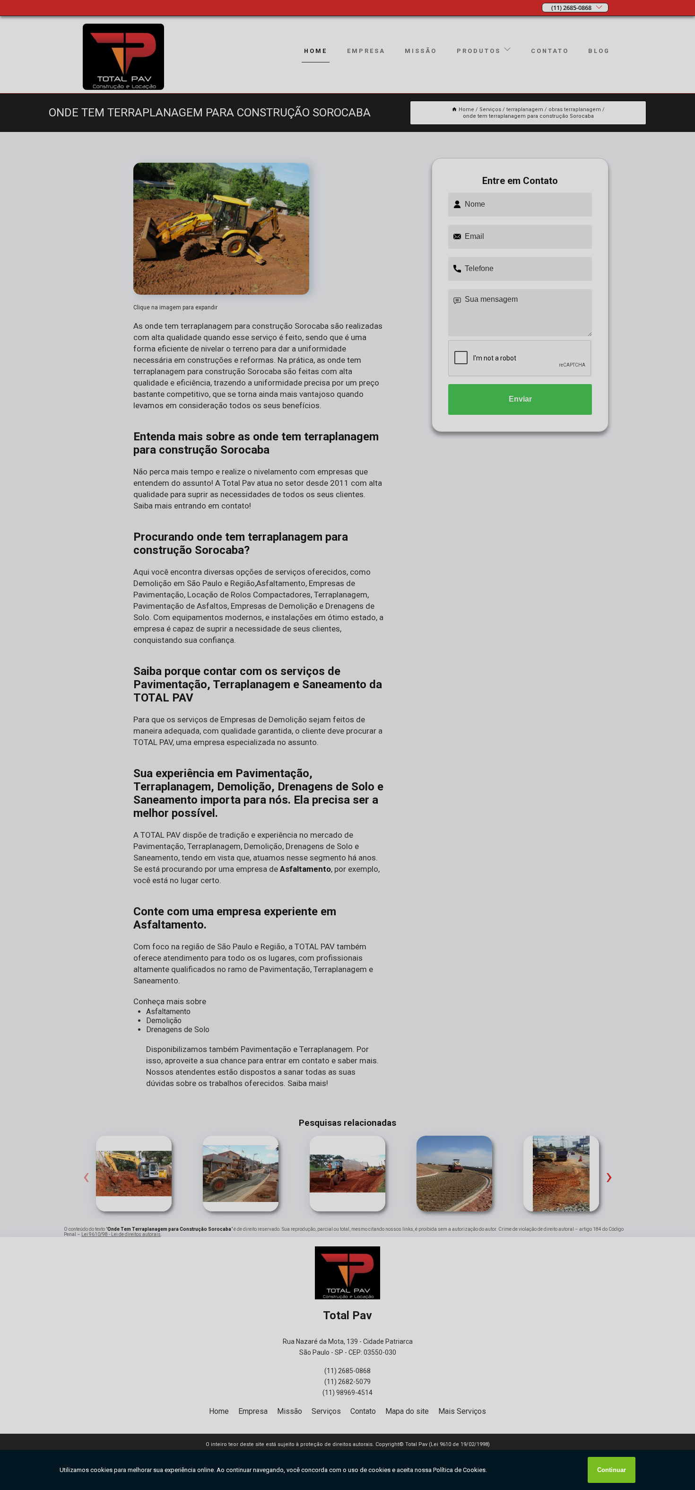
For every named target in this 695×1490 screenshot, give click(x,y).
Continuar (611, 1469)
